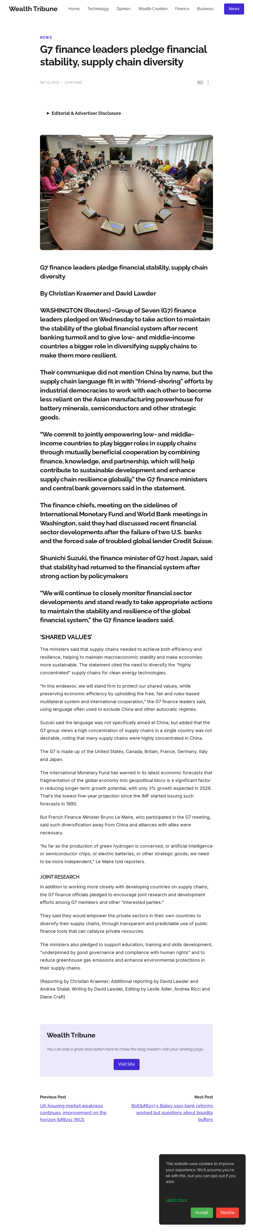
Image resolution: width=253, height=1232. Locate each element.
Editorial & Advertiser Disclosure (86, 113)
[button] (208, 83)
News (234, 8)
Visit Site (126, 1064)
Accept (202, 1212)
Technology (98, 8)
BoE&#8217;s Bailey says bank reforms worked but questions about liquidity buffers (172, 1112)
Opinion (123, 8)
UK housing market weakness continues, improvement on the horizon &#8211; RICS (73, 1112)
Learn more (176, 1199)
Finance (182, 8)
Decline (227, 1212)
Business (205, 8)
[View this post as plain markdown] (200, 83)
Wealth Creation (153, 8)
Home (74, 8)
